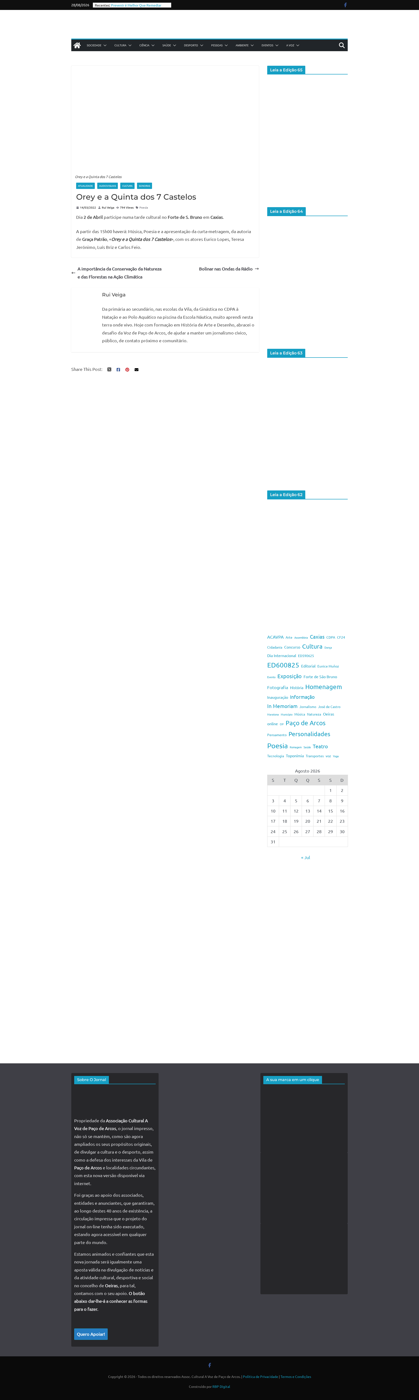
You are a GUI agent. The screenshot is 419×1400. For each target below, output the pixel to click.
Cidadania (274, 647)
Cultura (120, 45)
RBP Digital (221, 1386)
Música (299, 714)
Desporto (191, 45)
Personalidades (309, 734)
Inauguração (277, 697)
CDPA (330, 637)
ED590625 (306, 655)
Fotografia (277, 687)
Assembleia (301, 637)
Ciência (144, 45)
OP (282, 724)
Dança (328, 647)
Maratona (273, 714)
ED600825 (283, 665)
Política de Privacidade (260, 1376)
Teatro (320, 746)
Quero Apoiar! (91, 1333)
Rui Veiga (108, 207)
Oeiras (328, 713)
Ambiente (242, 45)
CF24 (341, 637)
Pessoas (217, 45)
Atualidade (85, 185)
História (296, 687)
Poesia (143, 207)
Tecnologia (275, 756)
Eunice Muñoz (328, 666)
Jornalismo (307, 706)
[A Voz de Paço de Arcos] (77, 45)
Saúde (166, 45)
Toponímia (295, 755)
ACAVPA (275, 636)
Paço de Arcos (306, 723)
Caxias (317, 636)
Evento (271, 677)
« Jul (305, 857)
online (272, 723)
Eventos (267, 45)
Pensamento (277, 735)
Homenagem (323, 687)
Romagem (296, 747)
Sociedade (94, 45)
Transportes (315, 756)
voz (328, 756)
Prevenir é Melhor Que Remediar (136, 5)
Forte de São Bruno (320, 676)
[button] (104, 45)
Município (286, 714)
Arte (289, 637)
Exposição (289, 676)
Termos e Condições (296, 1376)
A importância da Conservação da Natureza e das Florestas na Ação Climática (119, 272)
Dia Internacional (281, 655)
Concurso (292, 646)
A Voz (290, 45)
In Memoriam (282, 706)
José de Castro (329, 706)
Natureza (314, 714)
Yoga (336, 756)
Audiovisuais (107, 185)
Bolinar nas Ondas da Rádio (226, 268)
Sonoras (144, 185)
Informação (302, 697)
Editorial (308, 665)
